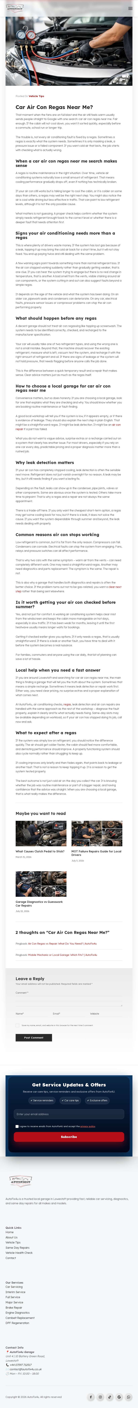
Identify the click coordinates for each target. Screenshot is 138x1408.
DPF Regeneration (17, 1323)
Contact (11, 1258)
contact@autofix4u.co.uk (26, 1369)
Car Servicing (14, 1287)
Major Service (14, 1302)
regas (67, 704)
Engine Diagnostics (18, 1312)
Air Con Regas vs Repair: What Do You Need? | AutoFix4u (62, 943)
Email (56, 1013)
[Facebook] (91, 1397)
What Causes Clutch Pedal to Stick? (40, 851)
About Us (12, 1237)
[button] (130, 8)
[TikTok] (110, 1397)
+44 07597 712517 (20, 1364)
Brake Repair (14, 1307)
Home (10, 1232)
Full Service (13, 1297)
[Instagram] (100, 1397)
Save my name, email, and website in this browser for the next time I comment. (57, 1025)
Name (20, 1013)
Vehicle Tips (36, 96)
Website (94, 1013)
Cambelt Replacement (20, 1318)
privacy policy (87, 1126)
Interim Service (15, 1292)
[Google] (128, 1397)
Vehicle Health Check (19, 1252)
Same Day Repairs (17, 1247)
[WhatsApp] (119, 1397)
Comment (22, 992)
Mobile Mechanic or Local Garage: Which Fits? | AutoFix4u (62, 955)
